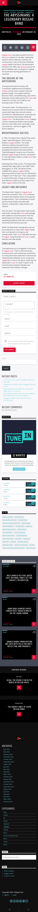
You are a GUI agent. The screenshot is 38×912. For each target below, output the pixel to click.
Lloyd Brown (20, 532)
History (5, 830)
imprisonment (8, 526)
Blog (6, 12)
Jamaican (24, 67)
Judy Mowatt (8, 532)
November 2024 (8, 782)
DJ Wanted (6, 483)
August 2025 (7, 764)
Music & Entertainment (10, 836)
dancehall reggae (10, 520)
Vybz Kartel (30, 548)
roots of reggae (21, 545)
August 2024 (7, 789)
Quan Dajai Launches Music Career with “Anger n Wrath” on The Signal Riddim (19, 611)
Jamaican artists (9, 529)
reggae (4, 64)
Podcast (6, 895)
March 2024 (7, 799)
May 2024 (6, 794)
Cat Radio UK (17, 32)
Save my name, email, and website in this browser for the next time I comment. (21, 341)
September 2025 (8, 762)
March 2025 (7, 774)
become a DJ (19, 517)
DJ (4, 818)
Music (5, 833)
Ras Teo (5, 542)
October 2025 (7, 759)
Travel (5, 842)
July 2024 (6, 792)
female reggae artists (11, 523)
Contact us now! (9, 876)
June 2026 (6, 749)
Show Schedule (9, 871)
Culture (12, 12)
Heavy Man (26, 523)
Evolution (23, 520)
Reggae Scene (8, 545)
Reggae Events (8, 873)
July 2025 (6, 767)
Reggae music (7, 55)
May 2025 (6, 769)
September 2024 (8, 787)
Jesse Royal (22, 529)
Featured (20, 12)
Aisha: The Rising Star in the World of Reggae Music (19, 681)
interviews (20, 526)
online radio (21, 535)
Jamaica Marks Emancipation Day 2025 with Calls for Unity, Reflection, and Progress (19, 644)
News (5, 839)
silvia (32, 545)
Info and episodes (19, 469)
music (7, 57)
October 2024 (7, 784)
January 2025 (7, 779)
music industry (9, 535)
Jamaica (5, 91)
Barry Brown (8, 517)
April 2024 (6, 797)
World (5, 845)
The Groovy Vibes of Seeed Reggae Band (19, 708)
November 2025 (8, 757)
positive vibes (8, 539)
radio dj (26, 539)
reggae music (7, 119)
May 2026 (6, 752)
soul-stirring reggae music (13, 548)
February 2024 (7, 802)
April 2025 (6, 772)
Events (5, 821)
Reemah (13, 542)
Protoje (18, 539)
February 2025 (7, 777)
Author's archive (19, 283)
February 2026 (7, 754)
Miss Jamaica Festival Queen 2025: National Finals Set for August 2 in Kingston (19, 578)
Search (4, 358)
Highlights (30, 12)
